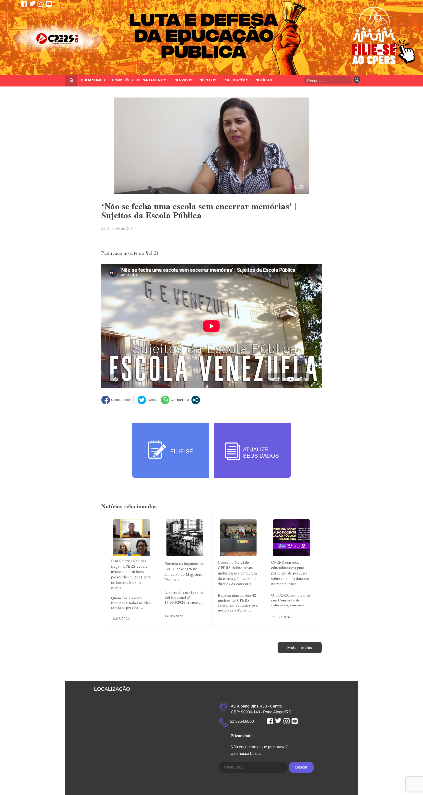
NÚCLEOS (208, 80)
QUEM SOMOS (93, 80)
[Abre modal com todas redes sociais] (195, 400)
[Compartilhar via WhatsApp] (175, 400)
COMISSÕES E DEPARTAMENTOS (139, 80)
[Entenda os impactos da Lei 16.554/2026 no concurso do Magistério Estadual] (184, 554)
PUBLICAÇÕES (235, 80)
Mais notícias (299, 647)
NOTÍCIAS (264, 80)
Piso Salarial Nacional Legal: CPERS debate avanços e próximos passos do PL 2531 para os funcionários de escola (131, 574)
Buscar (301, 767)
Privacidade (242, 736)
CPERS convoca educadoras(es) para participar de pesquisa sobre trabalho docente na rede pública (290, 573)
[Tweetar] (148, 400)
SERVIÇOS (183, 80)
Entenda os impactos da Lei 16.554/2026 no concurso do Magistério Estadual (184, 571)
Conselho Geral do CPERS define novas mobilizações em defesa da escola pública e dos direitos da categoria (237, 573)
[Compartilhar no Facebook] (115, 400)
